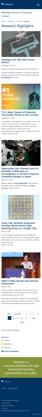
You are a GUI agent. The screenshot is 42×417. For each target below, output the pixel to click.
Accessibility (6, 403)
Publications (8, 344)
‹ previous (18, 314)
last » (23, 322)
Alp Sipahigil (6, 77)
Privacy (4, 408)
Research (11, 21)
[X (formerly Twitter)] (3, 385)
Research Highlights (11, 351)
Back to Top (36, 414)
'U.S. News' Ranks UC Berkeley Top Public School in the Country (20, 113)
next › (34, 318)
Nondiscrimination (7, 405)
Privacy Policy (13, 388)
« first (9, 314)
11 (27, 318)
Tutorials (7, 348)
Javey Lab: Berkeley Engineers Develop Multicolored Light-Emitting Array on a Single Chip (19, 225)
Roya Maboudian (21, 183)
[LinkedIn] (7, 385)
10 (22, 318)
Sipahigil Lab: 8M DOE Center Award (18, 61)
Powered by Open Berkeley (10, 400)
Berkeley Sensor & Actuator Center (17, 14)
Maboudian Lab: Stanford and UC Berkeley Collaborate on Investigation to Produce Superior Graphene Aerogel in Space (20, 172)
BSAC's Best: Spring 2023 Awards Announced (20, 282)
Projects (7, 340)
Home (4, 21)
